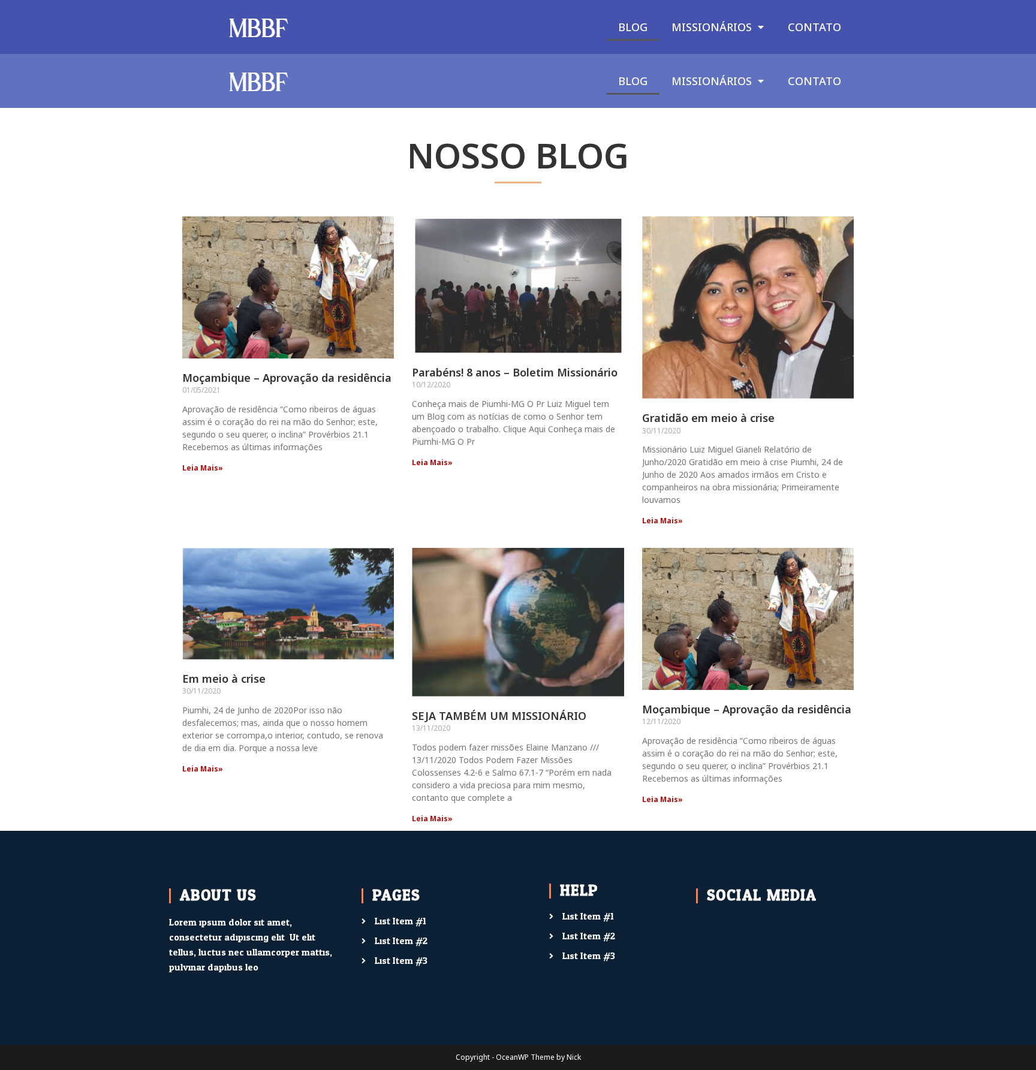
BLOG (633, 27)
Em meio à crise (224, 678)
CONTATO (814, 27)
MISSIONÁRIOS (711, 27)
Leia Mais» (202, 468)
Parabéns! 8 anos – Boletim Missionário (515, 372)
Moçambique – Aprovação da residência (286, 377)
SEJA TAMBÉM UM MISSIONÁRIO (499, 716)
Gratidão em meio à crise (708, 418)
